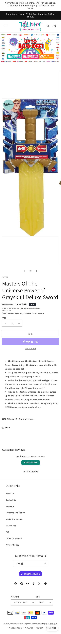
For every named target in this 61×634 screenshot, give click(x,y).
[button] (6, 26)
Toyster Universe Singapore (20, 623)
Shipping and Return (15, 512)
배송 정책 (40, 628)
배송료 (23, 308)
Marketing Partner (14, 519)
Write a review (30, 462)
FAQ (7, 532)
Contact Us (11, 500)
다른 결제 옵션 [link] (30, 348)
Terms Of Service (14, 538)
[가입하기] (45, 563)
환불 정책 (53, 624)
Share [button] (7, 427)
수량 (4, 318)
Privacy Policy (12, 545)
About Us (10, 493)
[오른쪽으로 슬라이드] (37, 271)
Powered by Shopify (39, 623)
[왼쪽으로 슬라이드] (24, 271)
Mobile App (11, 525)
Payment (10, 506)
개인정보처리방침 (15, 628)
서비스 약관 (29, 628)
